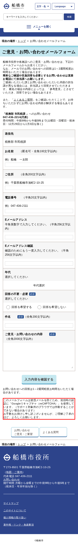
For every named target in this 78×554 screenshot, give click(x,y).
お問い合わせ (11, 479)
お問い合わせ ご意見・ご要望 (23, 432)
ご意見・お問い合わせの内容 (24, 334)
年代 (8, 272)
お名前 (9, 151)
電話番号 (10, 197)
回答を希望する (22, 307)
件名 (8, 316)
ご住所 (9, 174)
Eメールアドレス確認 (19, 245)
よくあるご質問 (23, 99)
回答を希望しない (54, 307)
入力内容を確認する (39, 379)
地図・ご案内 (14, 472)
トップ (22, 40)
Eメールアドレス (16, 219)
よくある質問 (50, 432)
